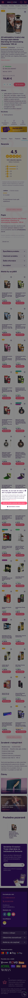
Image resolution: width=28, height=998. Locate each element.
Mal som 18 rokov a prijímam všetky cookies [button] (14, 503)
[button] (14, 506)
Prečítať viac (13, 499)
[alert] (14, 499)
